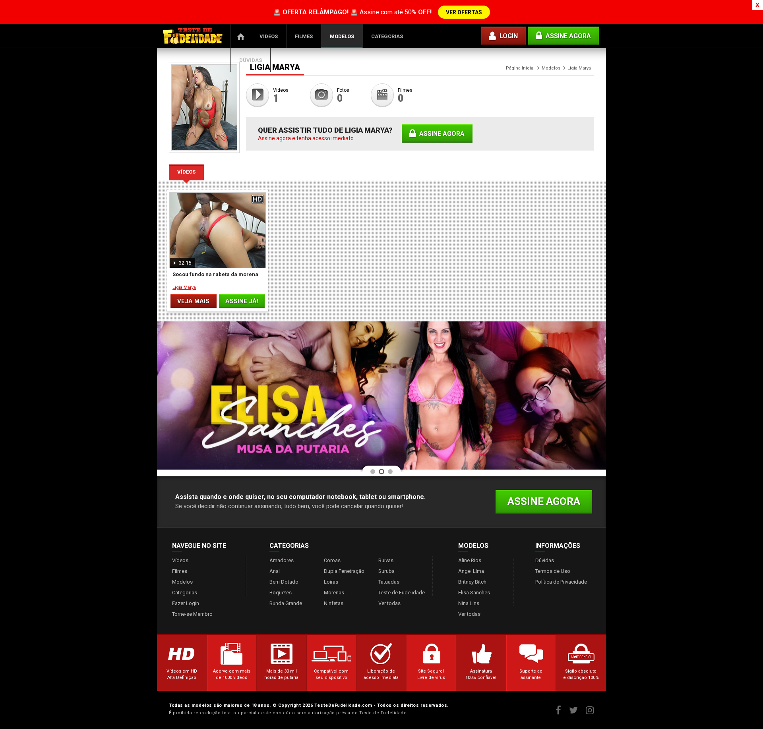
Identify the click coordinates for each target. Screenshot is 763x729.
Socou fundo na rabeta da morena (215, 274)
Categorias (387, 36)
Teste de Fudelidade (401, 593)
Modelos (342, 36)
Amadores (281, 560)
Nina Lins (468, 603)
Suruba (386, 571)
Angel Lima (471, 571)
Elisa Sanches (474, 593)
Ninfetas (333, 603)
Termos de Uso (552, 571)
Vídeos (268, 36)
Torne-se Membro (192, 614)
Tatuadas (388, 582)
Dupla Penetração (344, 571)
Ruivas (385, 560)
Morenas (334, 593)
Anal (274, 571)
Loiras (331, 582)
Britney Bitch (472, 582)
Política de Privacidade (561, 582)
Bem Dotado (283, 582)
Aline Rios (469, 560)
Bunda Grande (285, 603)
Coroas (332, 560)
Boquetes (280, 593)
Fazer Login (185, 603)
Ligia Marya (184, 287)
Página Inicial (241, 36)
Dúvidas (250, 60)
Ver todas (389, 603)
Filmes (304, 36)
